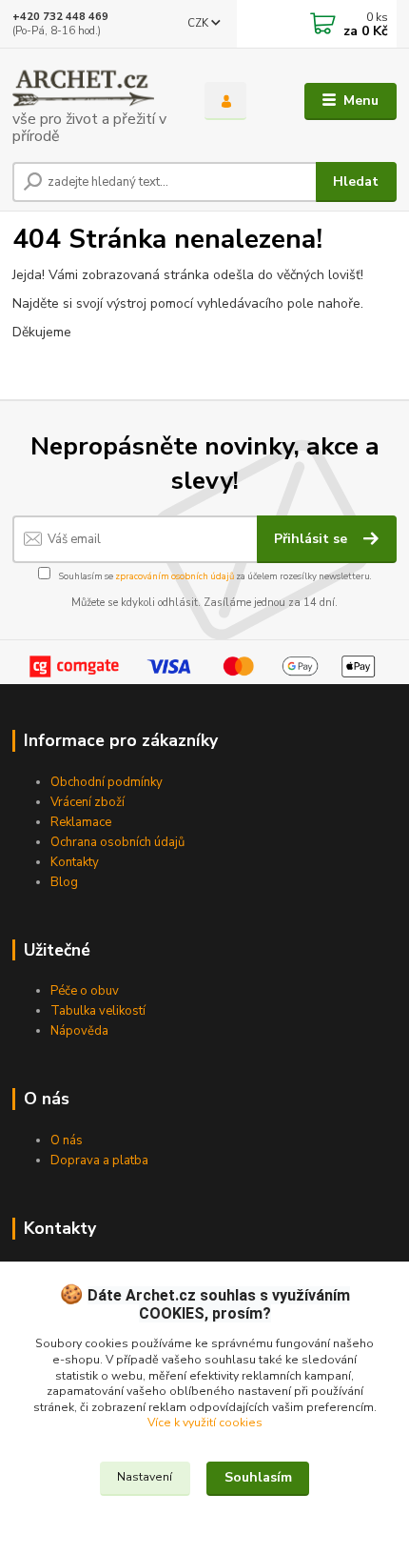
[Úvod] (92, 101)
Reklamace (80, 822)
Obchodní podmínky (106, 782)
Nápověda (79, 1030)
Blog (64, 882)
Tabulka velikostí (98, 1010)
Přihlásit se (312, 539)
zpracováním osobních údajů (174, 576)
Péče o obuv (84, 990)
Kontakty (74, 862)
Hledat (356, 181)
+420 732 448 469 (60, 17)
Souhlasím (258, 1477)
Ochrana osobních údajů (117, 842)
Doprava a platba (99, 1160)
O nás (66, 1140)
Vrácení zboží (87, 802)
